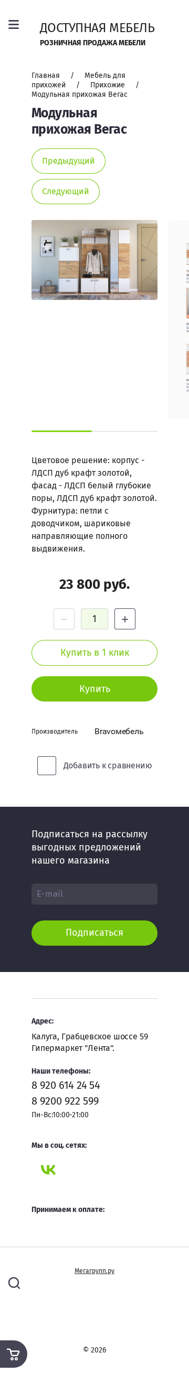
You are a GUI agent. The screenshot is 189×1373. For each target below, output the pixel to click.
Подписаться (94, 932)
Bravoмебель (118, 731)
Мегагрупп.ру (94, 1271)
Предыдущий (68, 161)
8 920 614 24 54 (66, 1085)
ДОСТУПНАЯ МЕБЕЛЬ (97, 28)
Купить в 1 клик (94, 652)
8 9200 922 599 (65, 1101)
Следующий (65, 191)
